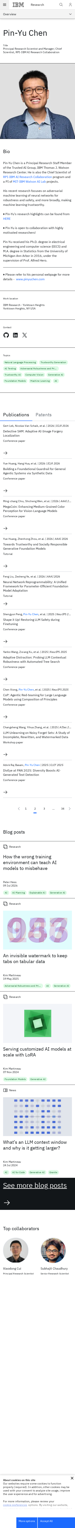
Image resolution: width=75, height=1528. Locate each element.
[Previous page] (19, 808)
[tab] (16, 414)
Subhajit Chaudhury (54, 1268)
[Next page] (69, 808)
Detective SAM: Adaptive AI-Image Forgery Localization (33, 433)
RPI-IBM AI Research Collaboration (27, 177)
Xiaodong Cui (12, 1268)
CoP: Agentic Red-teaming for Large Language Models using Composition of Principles (35, 697)
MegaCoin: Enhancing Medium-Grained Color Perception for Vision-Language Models (34, 509)
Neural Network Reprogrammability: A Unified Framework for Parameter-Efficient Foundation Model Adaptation (35, 586)
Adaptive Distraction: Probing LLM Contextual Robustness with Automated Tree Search (34, 659)
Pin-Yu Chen (30, 614)
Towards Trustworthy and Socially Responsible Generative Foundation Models (35, 546)
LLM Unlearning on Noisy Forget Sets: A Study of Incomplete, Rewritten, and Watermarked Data (36, 735)
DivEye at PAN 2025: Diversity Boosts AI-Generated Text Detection (32, 772)
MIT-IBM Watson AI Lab (29, 181)
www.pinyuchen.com (30, 279)
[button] (72, 1478)
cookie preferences (15, 1505)
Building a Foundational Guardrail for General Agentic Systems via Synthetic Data (34, 471)
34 (62, 808)
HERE (7, 219)
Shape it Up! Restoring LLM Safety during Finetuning (31, 622)
